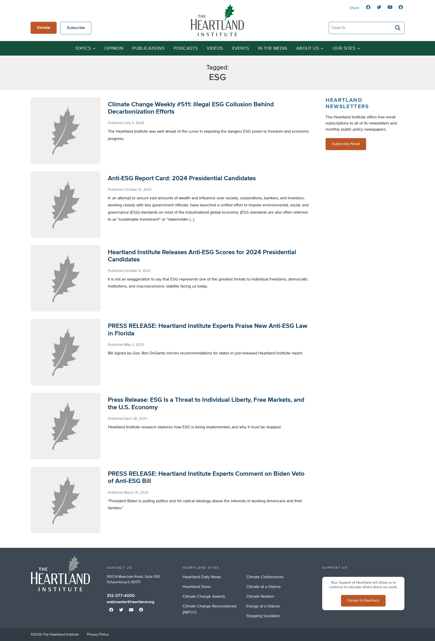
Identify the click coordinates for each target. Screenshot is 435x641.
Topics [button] (83, 48)
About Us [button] (307, 48)
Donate (43, 28)
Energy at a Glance (263, 606)
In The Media (272, 48)
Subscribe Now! (346, 144)
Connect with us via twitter (379, 7)
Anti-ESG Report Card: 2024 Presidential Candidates (182, 178)
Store (354, 8)
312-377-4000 (121, 595)
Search (398, 28)
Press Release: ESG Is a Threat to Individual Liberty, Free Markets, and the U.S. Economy (206, 403)
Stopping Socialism (263, 616)
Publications (148, 48)
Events (240, 48)
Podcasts (186, 48)
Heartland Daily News (202, 577)
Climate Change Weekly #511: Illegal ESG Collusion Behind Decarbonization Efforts (191, 108)
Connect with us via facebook (368, 7)
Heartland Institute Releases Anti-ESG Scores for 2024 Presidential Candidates (202, 256)
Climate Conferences (264, 577)
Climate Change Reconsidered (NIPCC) (209, 609)
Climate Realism (260, 597)
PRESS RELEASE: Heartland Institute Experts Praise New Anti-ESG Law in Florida (207, 329)
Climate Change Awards (204, 597)
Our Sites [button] (344, 48)
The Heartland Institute (217, 20)
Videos (215, 48)
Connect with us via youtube (390, 7)
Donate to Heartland (363, 600)
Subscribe (76, 28)
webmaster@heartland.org (130, 602)
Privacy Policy (98, 634)
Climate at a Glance (263, 587)
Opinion (113, 48)
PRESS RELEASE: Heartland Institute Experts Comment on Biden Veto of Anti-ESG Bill (206, 477)
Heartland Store (196, 587)
